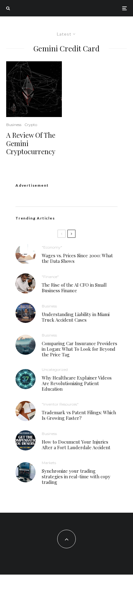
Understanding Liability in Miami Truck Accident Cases (75, 317)
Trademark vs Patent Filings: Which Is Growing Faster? (79, 415)
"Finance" (50, 276)
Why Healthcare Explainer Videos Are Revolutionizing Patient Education (77, 383)
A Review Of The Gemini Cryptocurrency (30, 143)
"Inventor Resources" (60, 404)
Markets (49, 462)
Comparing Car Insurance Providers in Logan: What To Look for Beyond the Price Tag (79, 349)
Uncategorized (55, 369)
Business (13, 124)
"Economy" (52, 247)
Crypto (30, 124)
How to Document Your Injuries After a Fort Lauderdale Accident (76, 444)
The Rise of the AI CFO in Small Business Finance (74, 287)
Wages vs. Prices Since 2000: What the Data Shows (77, 258)
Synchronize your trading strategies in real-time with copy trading (76, 476)
